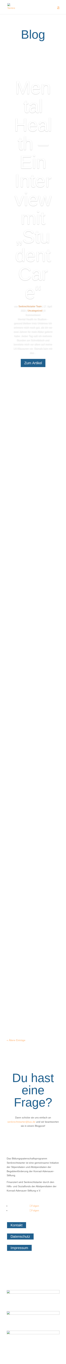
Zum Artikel (33, 363)
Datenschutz (20, 1236)
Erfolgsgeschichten (28, 757)
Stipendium (24, 862)
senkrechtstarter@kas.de (21, 1121)
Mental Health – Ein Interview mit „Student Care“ (33, 190)
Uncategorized (35, 310)
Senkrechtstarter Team (30, 306)
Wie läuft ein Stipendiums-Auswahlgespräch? (33, 842)
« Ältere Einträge (16, 1040)
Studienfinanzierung (29, 652)
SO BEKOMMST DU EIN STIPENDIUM (32, 632)
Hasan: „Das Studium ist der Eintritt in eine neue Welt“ (30, 733)
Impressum (19, 1248)
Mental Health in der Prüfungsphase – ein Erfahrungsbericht (32, 536)
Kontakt (17, 1225)
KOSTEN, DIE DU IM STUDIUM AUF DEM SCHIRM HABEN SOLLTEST (33, 958)
